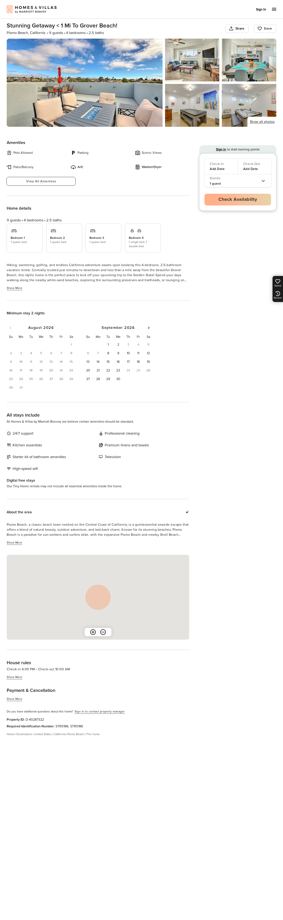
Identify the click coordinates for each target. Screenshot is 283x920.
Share (239, 28)
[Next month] (148, 328)
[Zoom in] (93, 632)
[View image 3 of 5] (249, 60)
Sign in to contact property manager (100, 711)
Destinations (24, 734)
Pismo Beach (75, 734)
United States (43, 734)
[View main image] (85, 83)
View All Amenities (41, 181)
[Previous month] (10, 328)
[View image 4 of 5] (192, 105)
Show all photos (262, 122)
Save (268, 28)
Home (10, 734)
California (60, 734)
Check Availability (237, 199)
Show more (14, 288)
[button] (108, 344)
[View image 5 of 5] (249, 105)
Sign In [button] (261, 9)
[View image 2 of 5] (192, 60)
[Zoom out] (103, 632)
